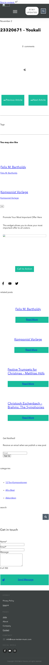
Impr (5, 605)
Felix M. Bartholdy (13, 167)
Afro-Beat (10, 490)
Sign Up (7, 456)
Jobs (5, 617)
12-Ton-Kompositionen (16, 483)
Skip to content (7, 3)
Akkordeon (10, 498)
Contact (6, 630)
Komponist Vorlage (14, 192)
